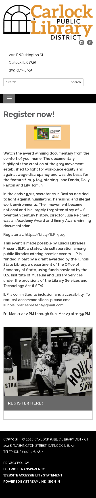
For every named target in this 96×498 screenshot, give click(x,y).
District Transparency (24, 469)
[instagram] (81, 44)
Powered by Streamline (24, 481)
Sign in (54, 481)
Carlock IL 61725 (22, 62)
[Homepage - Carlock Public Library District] (48, 22)
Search (76, 82)
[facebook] (90, 44)
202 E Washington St (26, 55)
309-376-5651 (20, 70)
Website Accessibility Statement (33, 475)
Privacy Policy (16, 463)
